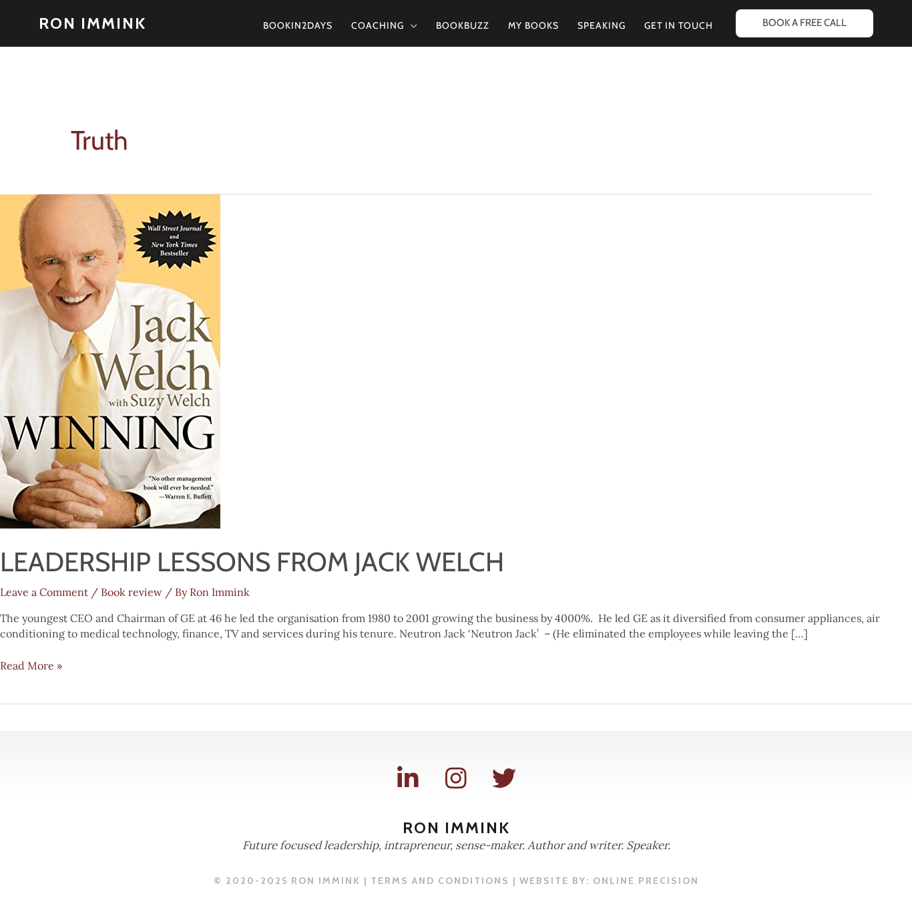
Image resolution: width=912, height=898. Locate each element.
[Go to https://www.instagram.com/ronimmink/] (456, 778)
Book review (131, 592)
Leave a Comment (44, 592)
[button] (410, 25)
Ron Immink (92, 23)
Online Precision (646, 881)
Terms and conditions (440, 881)
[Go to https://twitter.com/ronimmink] (504, 778)
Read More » (31, 666)
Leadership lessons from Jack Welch (252, 561)
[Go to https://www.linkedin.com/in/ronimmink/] (408, 778)
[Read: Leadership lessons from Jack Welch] (110, 360)
